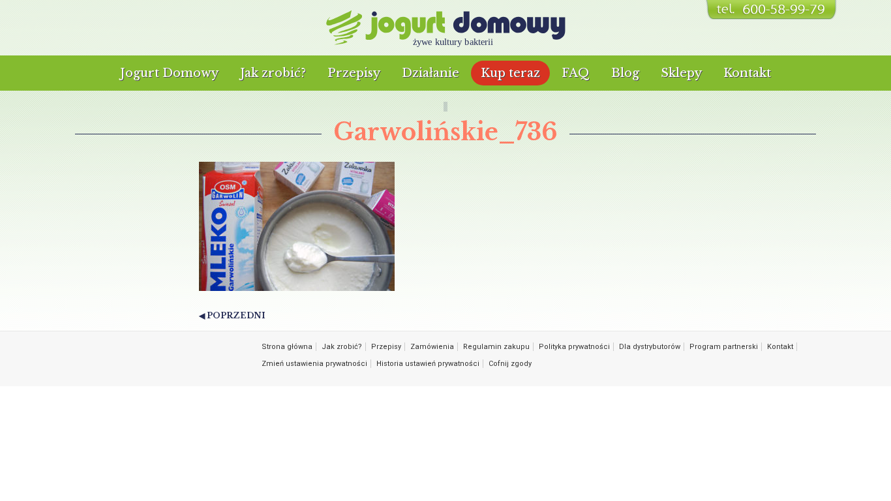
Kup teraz (510, 73)
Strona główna (287, 346)
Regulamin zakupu (496, 346)
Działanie (430, 73)
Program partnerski (723, 346)
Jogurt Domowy (169, 73)
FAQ (576, 73)
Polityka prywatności (574, 346)
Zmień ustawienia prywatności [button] (314, 363)
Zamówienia (432, 346)
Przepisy (353, 73)
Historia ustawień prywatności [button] (427, 363)
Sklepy (681, 73)
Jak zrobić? (273, 73)
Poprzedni (236, 315)
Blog (625, 73)
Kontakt (747, 73)
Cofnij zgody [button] (510, 363)
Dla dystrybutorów (649, 346)
